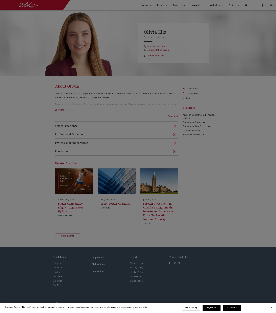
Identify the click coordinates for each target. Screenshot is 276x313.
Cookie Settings (191, 307)
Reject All (211, 307)
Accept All (232, 307)
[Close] (271, 307)
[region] (138, 308)
